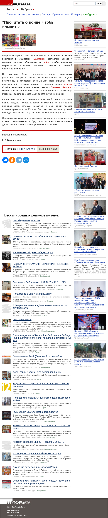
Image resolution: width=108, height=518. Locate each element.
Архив (21, 14)
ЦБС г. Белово (26, 149)
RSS (26, 516)
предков (68, 84)
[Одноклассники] (12, 160)
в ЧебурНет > (90, 14)
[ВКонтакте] (5, 160)
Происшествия (60, 14)
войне (46, 62)
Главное (11, 14)
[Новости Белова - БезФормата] (16, 3)
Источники (33, 14)
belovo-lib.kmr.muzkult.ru (16, 48)
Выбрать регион (13, 512)
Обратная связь (13, 510)
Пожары (75, 14)
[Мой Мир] (26, 160)
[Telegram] (19, 160)
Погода (46, 14)
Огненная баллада (61, 87)
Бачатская (39, 59)
